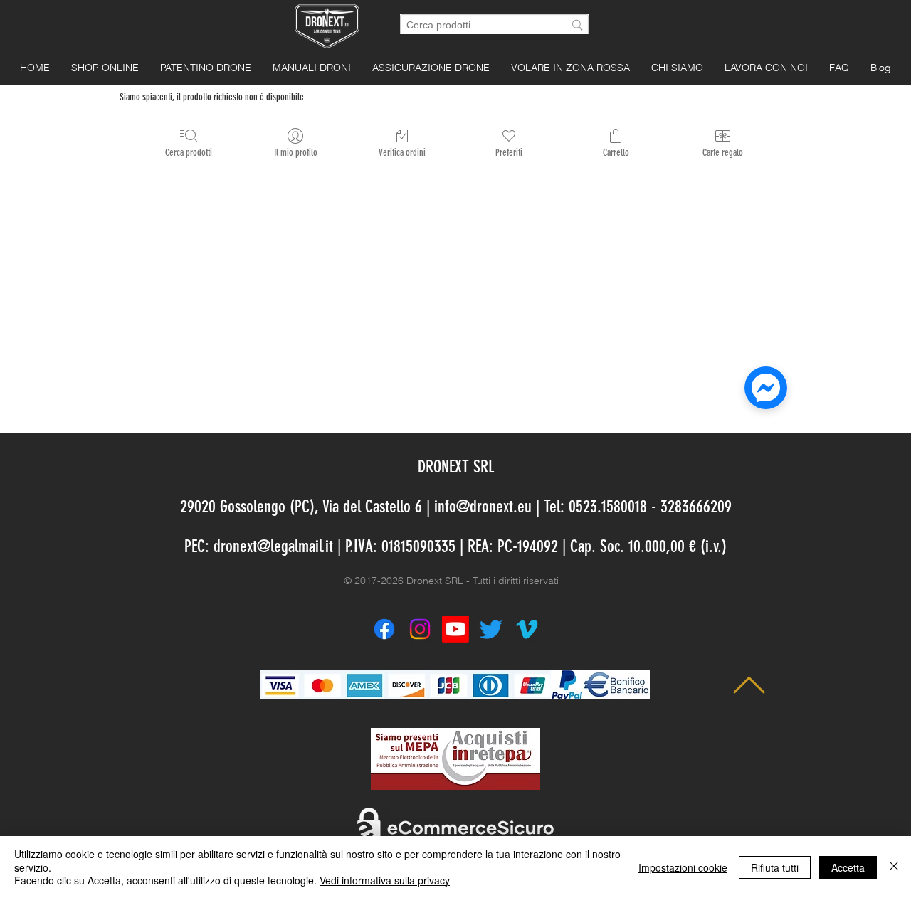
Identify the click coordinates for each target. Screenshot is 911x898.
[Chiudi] (893, 867)
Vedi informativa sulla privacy (385, 880)
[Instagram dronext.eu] (419, 629)
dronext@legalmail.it (273, 546)
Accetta (848, 867)
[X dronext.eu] (491, 629)
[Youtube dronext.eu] (455, 629)
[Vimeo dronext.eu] (526, 629)
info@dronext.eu (483, 507)
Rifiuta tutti (775, 867)
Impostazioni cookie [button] (682, 867)
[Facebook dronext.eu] (384, 629)
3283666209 (696, 507)
